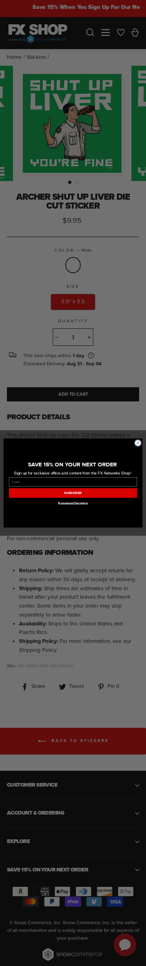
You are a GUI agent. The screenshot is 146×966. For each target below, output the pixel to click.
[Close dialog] (138, 443)
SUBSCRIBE (73, 493)
